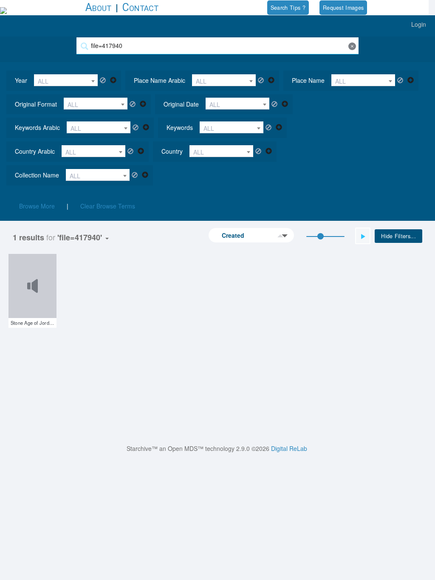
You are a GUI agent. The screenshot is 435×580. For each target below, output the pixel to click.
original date (181, 104)
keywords (180, 127)
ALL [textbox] (43, 81)
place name (308, 80)
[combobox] (66, 80)
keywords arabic (37, 127)
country (172, 151)
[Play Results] (362, 236)
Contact (140, 7)
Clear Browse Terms (107, 206)
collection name (37, 175)
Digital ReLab (289, 448)
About (98, 7)
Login (418, 24)
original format (36, 104)
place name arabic (159, 80)
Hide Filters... (398, 236)
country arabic (35, 151)
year (21, 80)
